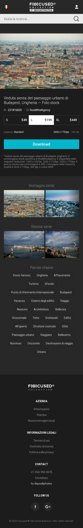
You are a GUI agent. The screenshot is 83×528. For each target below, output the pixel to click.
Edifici (67, 317)
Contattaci (41, 477)
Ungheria (42, 275)
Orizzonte (34, 343)
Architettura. (41, 309)
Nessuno (22, 309)
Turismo (34, 283)
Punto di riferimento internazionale (32, 292)
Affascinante (62, 275)
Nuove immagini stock (41, 420)
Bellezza (60, 309)
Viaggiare (46, 334)
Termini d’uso (41, 440)
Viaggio (64, 300)
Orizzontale (19, 317)
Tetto (36, 317)
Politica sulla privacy (41, 452)
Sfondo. (49, 283)
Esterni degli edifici (42, 300)
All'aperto (21, 326)
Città (65, 326)
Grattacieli (51, 317)
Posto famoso (21, 275)
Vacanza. (19, 300)
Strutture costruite (44, 326)
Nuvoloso (15, 343)
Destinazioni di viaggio (59, 343)
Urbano (41, 351)
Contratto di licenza (41, 446)
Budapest (66, 292)
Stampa (42, 414)
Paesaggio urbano (23, 334)
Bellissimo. (64, 334)
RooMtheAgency (40, 110)
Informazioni (41, 409)
